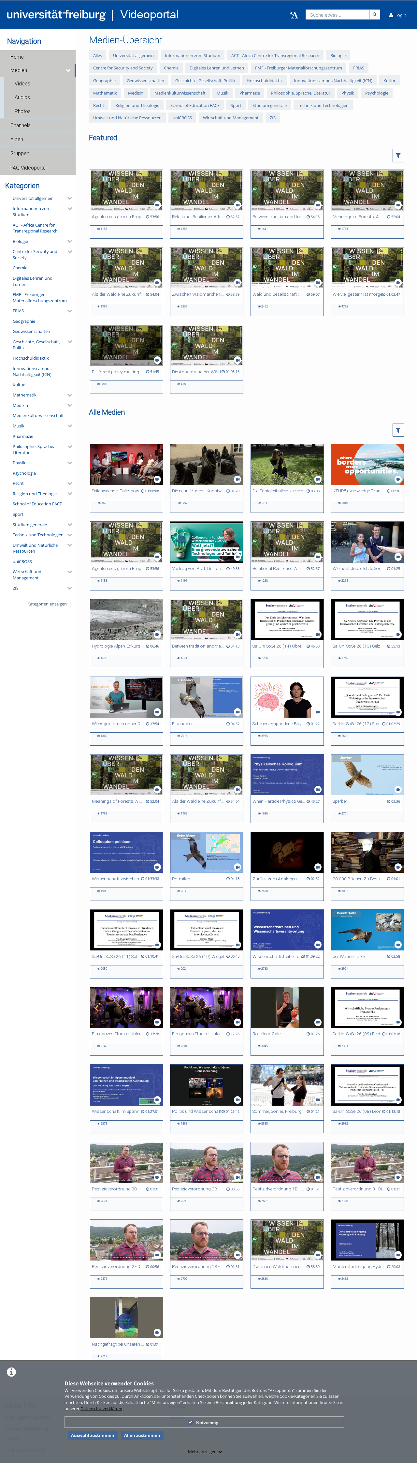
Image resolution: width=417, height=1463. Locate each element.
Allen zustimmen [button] (142, 1435)
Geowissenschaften (31, 331)
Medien (18, 70)
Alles (97, 55)
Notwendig (207, 1423)
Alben (16, 139)
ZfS (16, 588)
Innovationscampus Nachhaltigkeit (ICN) (32, 372)
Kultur (19, 385)
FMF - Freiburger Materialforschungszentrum (40, 297)
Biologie (20, 241)
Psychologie (24, 473)
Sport (18, 514)
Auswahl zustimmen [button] (92, 1435)
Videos (22, 84)
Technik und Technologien (38, 535)
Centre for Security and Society (35, 254)
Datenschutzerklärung (101, 1408)
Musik (18, 426)
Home (17, 57)
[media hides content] (68, 70)
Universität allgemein (33, 198)
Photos (23, 111)
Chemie (20, 268)
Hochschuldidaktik (31, 358)
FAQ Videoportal (28, 168)
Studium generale (30, 525)
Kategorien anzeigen (47, 604)
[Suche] (375, 14)
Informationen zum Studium (31, 211)
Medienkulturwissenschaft (38, 415)
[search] (338, 14)
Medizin (20, 405)
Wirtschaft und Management (27, 575)
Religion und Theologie (35, 494)
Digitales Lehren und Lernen (32, 281)
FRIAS (18, 311)
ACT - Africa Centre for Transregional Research (35, 228)
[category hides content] (68, 198)
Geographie (24, 321)
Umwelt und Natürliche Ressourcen (35, 548)
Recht (18, 483)
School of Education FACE (37, 504)
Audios (22, 97)
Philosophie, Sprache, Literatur (33, 449)
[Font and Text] (294, 15)
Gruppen (19, 154)
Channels (20, 125)
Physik (19, 463)
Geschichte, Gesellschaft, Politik (36, 345)
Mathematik (24, 395)
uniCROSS (22, 561)
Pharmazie (23, 436)
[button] (38, 57)
